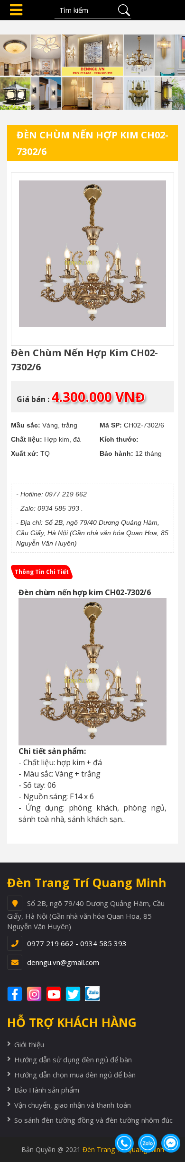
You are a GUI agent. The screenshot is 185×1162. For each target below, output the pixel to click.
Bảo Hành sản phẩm (46, 1089)
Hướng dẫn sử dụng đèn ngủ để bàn (73, 1059)
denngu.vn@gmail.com (63, 962)
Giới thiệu (29, 1044)
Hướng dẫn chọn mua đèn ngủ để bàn (75, 1074)
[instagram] (35, 993)
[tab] (41, 572)
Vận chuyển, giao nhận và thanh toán (72, 1105)
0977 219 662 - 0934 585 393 (77, 943)
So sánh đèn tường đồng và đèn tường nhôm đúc (93, 1120)
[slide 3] (92, 64)
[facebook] (16, 993)
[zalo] (97, 993)
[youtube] (55, 993)
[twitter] (74, 993)
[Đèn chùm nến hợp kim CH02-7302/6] (92, 253)
